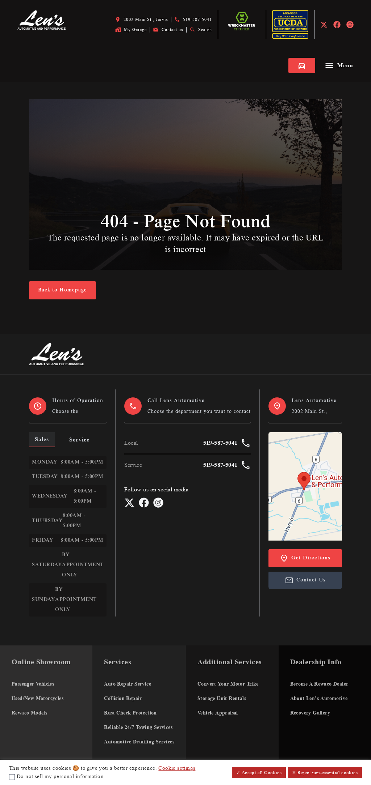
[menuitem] (46, 702)
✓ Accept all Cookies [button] (259, 772)
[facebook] (337, 24)
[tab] (42, 439)
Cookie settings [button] (176, 768)
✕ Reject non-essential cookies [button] (325, 772)
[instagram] (350, 24)
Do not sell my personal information (60, 776)
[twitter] (324, 24)
